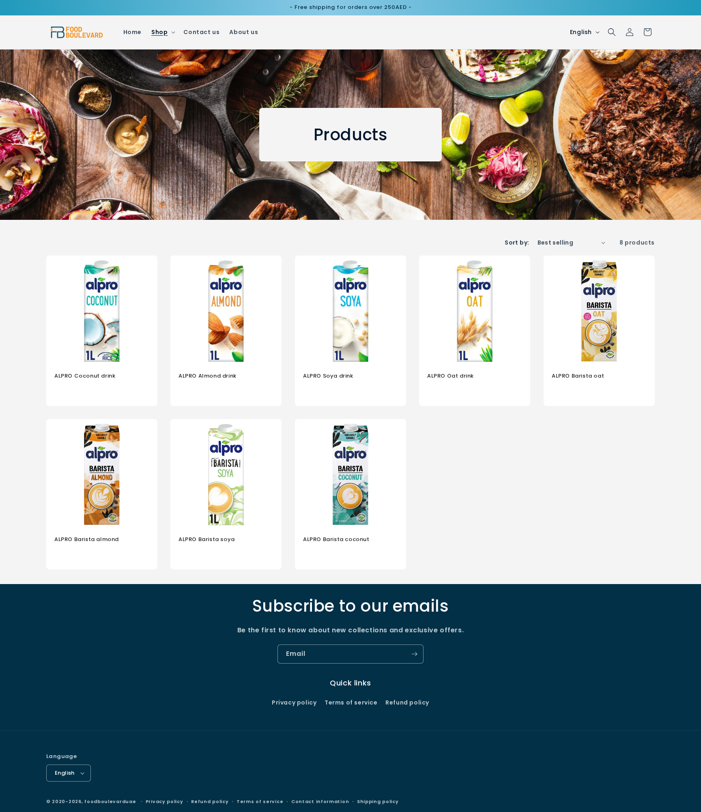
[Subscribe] (414, 654)
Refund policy (407, 702)
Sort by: (517, 242)
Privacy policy (294, 702)
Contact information (320, 801)
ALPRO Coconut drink (84, 376)
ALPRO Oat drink (450, 376)
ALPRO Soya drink (328, 376)
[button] (162, 32)
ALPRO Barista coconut (336, 539)
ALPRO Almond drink (207, 376)
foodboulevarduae (110, 801)
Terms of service (351, 702)
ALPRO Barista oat (578, 376)
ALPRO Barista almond (86, 539)
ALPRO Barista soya (206, 539)
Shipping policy (378, 801)
